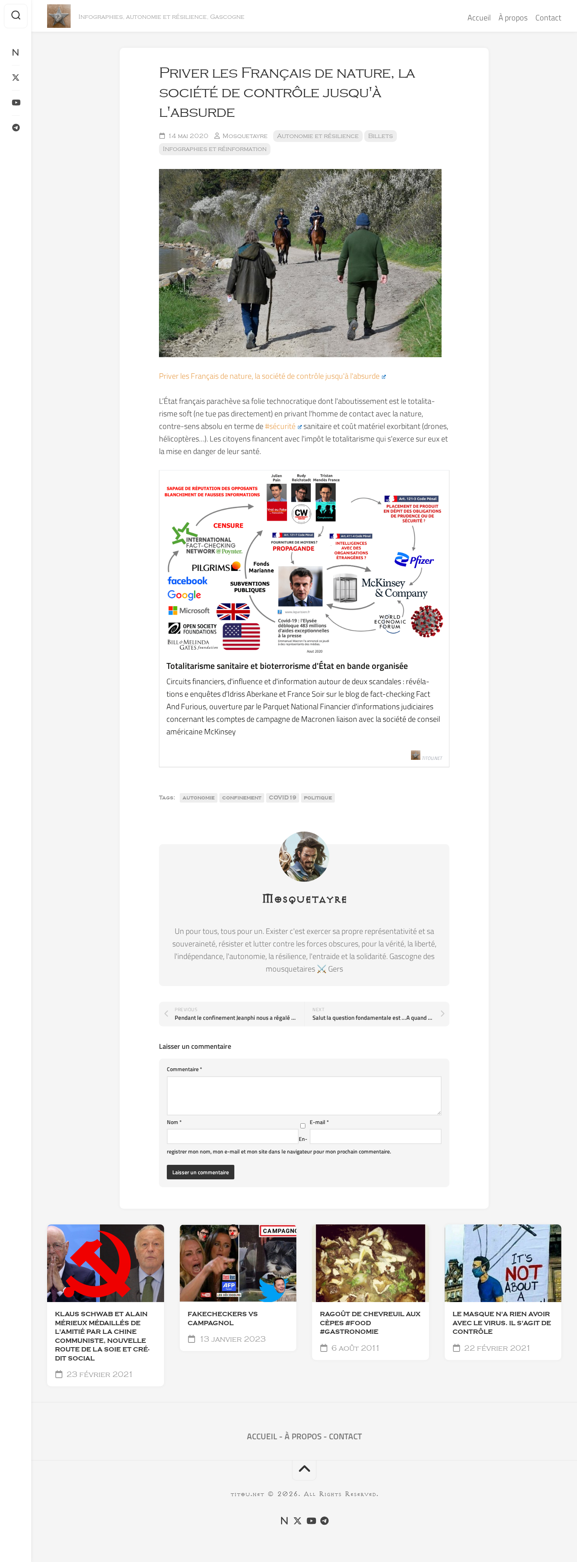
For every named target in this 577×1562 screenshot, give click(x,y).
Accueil (479, 17)
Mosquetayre (245, 136)
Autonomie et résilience (318, 136)
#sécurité (280, 426)
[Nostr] (16, 53)
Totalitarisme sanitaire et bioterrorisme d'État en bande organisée (287, 665)
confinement (241, 798)
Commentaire (184, 1069)
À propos (513, 17)
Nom (174, 1122)
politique (318, 798)
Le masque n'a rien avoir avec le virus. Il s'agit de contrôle (502, 1323)
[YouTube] (16, 103)
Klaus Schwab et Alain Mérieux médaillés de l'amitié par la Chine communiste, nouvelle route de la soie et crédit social (102, 1336)
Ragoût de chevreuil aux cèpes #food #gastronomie (370, 1323)
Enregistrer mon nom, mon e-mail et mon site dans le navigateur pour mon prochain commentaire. (279, 1145)
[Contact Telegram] (16, 128)
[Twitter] (16, 78)
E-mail (319, 1122)
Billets (380, 136)
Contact (548, 17)
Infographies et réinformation (215, 149)
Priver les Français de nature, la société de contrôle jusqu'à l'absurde (269, 376)
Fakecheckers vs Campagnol (223, 1319)
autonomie (199, 798)
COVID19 (282, 798)
